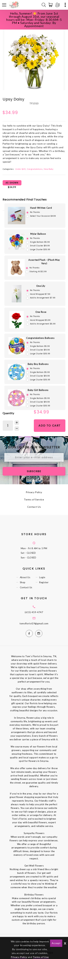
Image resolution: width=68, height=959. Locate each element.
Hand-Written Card (41, 207)
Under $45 (20, 169)
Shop (23, 582)
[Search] (43, 5)
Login (42, 577)
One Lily (40, 285)
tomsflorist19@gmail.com (34, 623)
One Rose (40, 312)
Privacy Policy (34, 492)
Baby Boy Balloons (38, 364)
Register (43, 582)
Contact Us (34, 506)
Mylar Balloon (38, 233)
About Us (25, 577)
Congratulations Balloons (40, 338)
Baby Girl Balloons (38, 390)
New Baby (48, 169)
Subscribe (34, 471)
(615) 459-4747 (34, 612)
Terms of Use (41, 957)
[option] (34, 59)
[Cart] (51, 5)
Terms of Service (34, 499)
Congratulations (35, 169)
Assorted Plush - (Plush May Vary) (44, 261)
